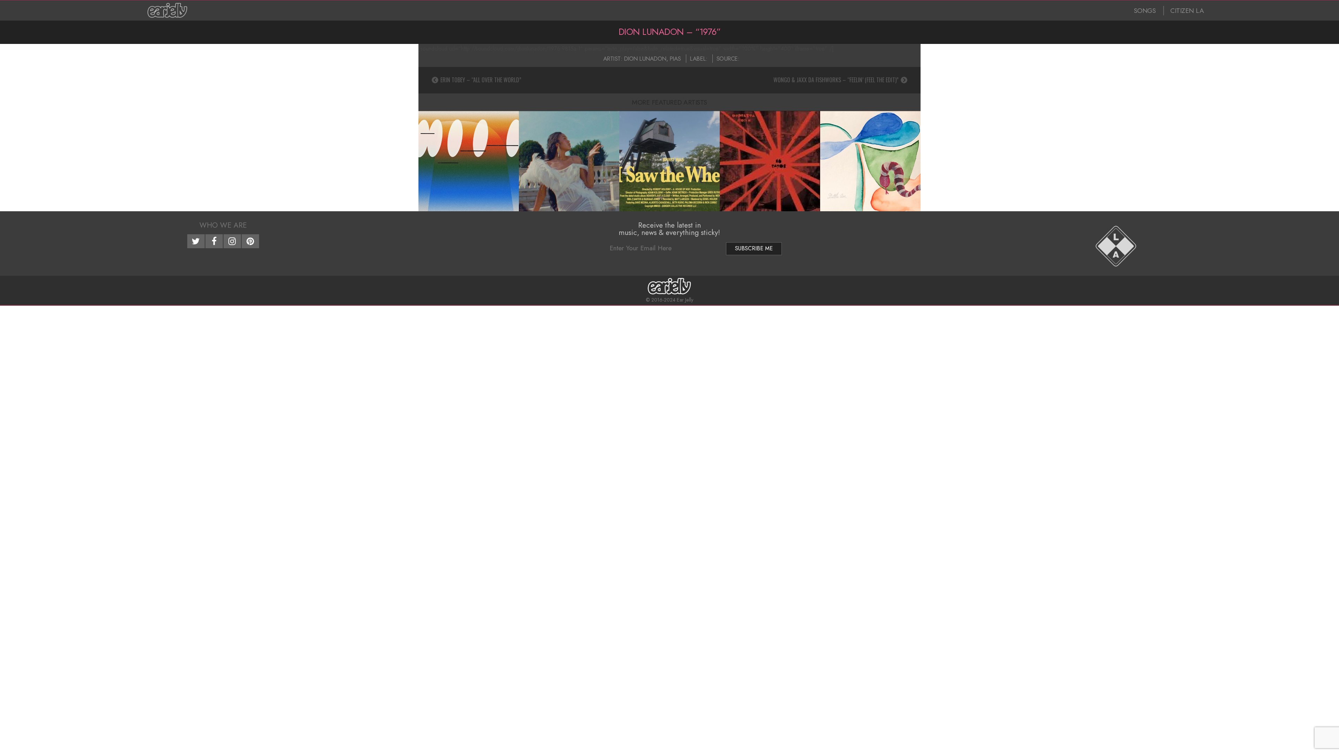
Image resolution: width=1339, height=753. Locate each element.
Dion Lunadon (645, 58)
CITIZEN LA (1187, 10)
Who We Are (223, 225)
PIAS (675, 58)
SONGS (1145, 10)
